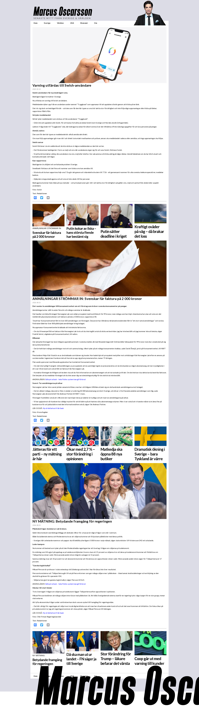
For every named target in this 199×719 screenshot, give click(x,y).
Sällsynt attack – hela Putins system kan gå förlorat (65, 379)
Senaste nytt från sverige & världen (62, 18)
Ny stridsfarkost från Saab (53, 408)
